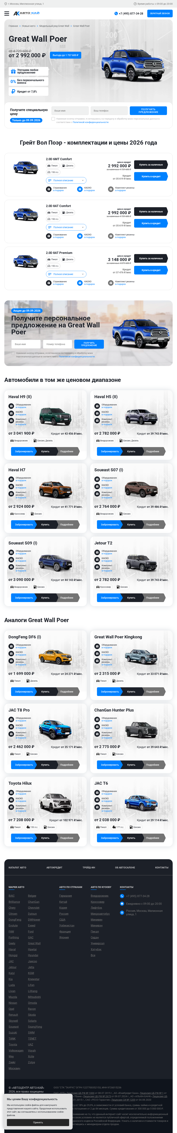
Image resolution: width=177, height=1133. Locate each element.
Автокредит (54, 867)
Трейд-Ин (89, 867)
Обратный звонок (160, 13)
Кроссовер (97, 901)
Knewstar (33, 979)
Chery (12, 907)
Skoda (32, 1014)
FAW (11, 931)
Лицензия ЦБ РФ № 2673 (97, 1096)
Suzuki (13, 1032)
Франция (65, 931)
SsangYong (35, 1026)
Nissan (13, 1002)
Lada (12, 985)
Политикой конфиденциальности (91, 122)
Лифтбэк (96, 907)
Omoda (32, 1002)
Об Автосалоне (125, 867)
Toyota (13, 1044)
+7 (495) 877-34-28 (138, 896)
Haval (12, 949)
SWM (31, 1032)
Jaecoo (32, 961)
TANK (12, 1038)
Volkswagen (16, 1050)
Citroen (13, 913)
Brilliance (14, 901)
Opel (11, 1009)
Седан (95, 937)
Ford (31, 931)
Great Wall (34, 943)
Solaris (32, 1020)
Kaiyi (12, 973)
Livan (12, 991)
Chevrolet (33, 907)
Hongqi (13, 955)
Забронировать (24, 451)
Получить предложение (148, 110)
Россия (63, 913)
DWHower (34, 919)
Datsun (32, 913)
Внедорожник (100, 895)
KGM (31, 973)
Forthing (14, 937)
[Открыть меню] (6, 13)
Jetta (31, 967)
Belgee (32, 895)
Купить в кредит (151, 176)
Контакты (161, 867)
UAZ (30, 1044)
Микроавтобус (100, 913)
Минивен (96, 919)
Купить (45, 451)
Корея (63, 907)
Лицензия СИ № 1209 (123, 1099)
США (62, 919)
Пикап (95, 931)
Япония (64, 937)
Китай (63, 901)
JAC (11, 961)
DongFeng (15, 919)
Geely (12, 943)
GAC (30, 937)
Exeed (31, 925)
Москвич (14, 1068)
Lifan (31, 985)
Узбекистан (66, 925)
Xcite (31, 1056)
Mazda (13, 997)
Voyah (32, 1050)
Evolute (13, 925)
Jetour (12, 967)
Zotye (31, 1062)
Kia (11, 979)
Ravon (32, 1009)
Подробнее (66, 451)
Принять (38, 1122)
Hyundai (33, 955)
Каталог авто (17, 867)
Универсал (97, 943)
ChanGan (33, 901)
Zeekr (12, 1062)
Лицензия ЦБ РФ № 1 (152, 1093)
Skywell (13, 1020)
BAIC (12, 895)
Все (93, 955)
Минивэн (97, 925)
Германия (65, 895)
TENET (32, 1038)
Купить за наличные (151, 164)
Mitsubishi (34, 997)
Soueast (14, 1026)
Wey (11, 1056)
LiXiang (32, 991)
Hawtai (32, 949)
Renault (13, 1014)
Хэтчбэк (96, 949)
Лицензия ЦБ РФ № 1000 (80, 1093)
